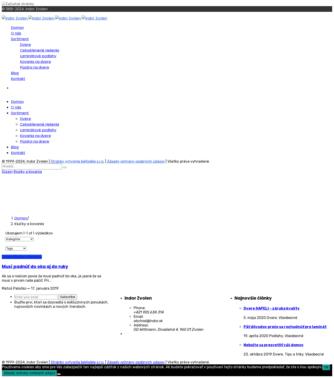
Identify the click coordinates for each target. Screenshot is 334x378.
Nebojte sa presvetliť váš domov (274, 345)
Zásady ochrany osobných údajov (136, 161)
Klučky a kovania (28, 171)
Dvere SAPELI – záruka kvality (272, 308)
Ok (326, 367)
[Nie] (59, 374)
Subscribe (67, 297)
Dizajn (7, 171)
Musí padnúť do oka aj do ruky (35, 267)
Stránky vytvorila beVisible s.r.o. (77, 161)
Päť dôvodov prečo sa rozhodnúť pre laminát (285, 327)
